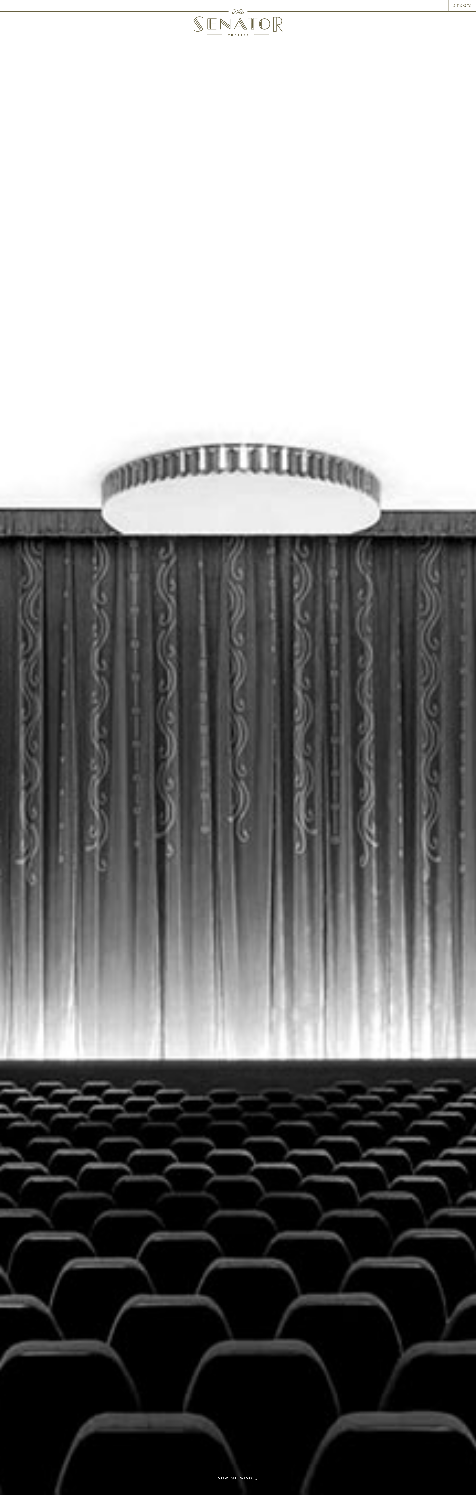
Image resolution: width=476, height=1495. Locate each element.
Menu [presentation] (12, 6)
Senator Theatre (238, 22)
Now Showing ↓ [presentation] (238, 1478)
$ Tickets (462, 6)
